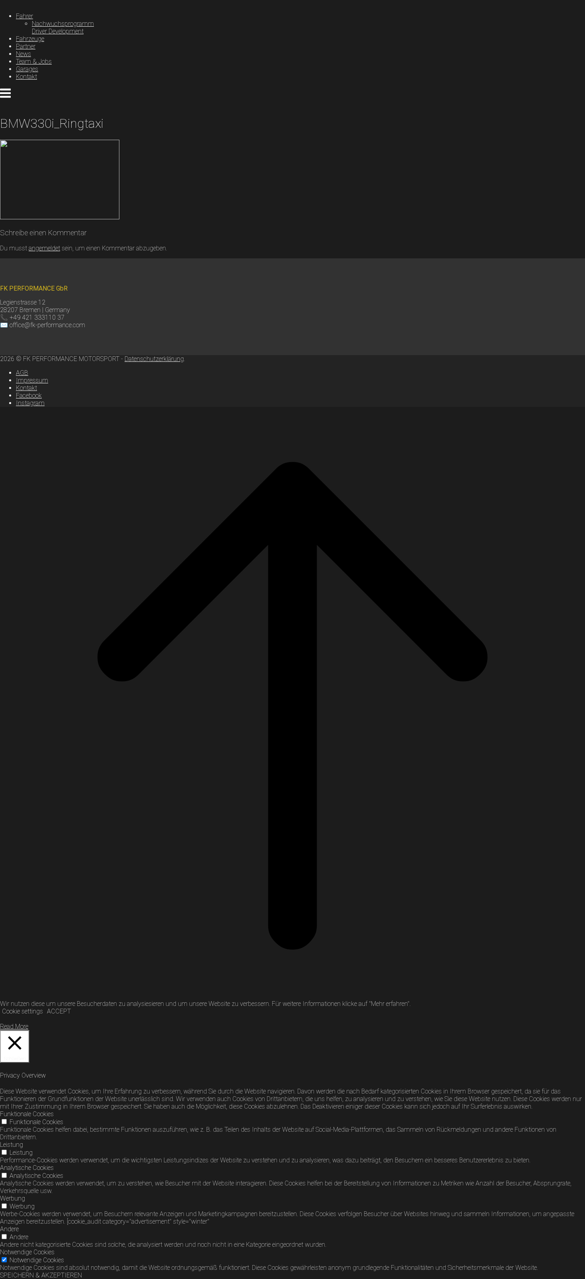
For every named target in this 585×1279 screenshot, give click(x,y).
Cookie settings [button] (22, 1011)
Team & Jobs (34, 61)
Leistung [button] (11, 1144)
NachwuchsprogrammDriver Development (63, 27)
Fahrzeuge (30, 39)
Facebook (29, 395)
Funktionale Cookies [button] (27, 1114)
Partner (25, 46)
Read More (14, 1026)
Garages (27, 69)
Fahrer (24, 16)
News (23, 54)
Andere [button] (9, 1229)
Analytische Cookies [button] (27, 1168)
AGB (22, 373)
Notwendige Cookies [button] (27, 1252)
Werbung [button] (12, 1198)
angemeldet (44, 248)
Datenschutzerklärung (154, 359)
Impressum (32, 380)
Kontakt (26, 76)
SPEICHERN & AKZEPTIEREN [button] (41, 1275)
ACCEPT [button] (59, 1011)
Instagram (30, 403)
